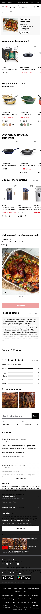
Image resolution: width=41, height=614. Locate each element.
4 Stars (4, 372)
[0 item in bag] (37, 7)
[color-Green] (21, 124)
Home (7, 12)
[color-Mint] (28, 124)
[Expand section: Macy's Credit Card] (20, 502)
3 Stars (4, 376)
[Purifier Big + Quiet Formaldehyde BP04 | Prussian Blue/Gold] (25, 194)
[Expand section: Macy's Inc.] (20, 513)
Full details (24, 32)
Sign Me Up (20, 528)
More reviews (20, 478)
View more (6, 341)
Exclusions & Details (15, 551)
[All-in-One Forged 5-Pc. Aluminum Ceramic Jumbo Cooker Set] (10, 100)
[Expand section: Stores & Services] (20, 507)
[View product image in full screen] (4, 291)
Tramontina (23, 24)
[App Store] (8, 578)
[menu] (3, 7)
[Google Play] (24, 578)
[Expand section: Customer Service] (20, 496)
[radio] (3, 124)
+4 (13, 124)
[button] (20, 274)
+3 (31, 124)
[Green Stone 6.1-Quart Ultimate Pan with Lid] (28, 54)
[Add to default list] (17, 46)
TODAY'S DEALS (7, 2)
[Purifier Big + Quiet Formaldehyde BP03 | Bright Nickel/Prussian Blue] (9, 194)
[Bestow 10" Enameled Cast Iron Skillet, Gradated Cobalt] (10, 151)
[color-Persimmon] (10, 124)
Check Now (25, 551)
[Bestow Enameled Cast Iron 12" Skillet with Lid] (28, 151)
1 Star (4, 383)
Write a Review (34, 360)
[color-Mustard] (3, 124)
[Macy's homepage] (2, 12)
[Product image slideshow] (20, 274)
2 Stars (4, 380)
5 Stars (4, 368)
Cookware (14, 12)
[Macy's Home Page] (10, 7)
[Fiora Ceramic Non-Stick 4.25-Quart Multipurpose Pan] (28, 100)
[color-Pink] (24, 124)
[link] (10, 70)
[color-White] (6, 124)
